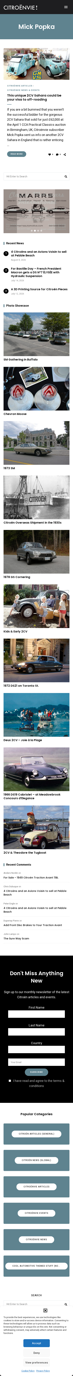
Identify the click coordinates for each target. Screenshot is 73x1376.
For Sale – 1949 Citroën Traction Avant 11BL (31, 877)
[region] (36, 211)
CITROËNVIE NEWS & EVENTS (23, 90)
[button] (45, 1310)
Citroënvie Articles (19, 85)
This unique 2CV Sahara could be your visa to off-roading (34, 97)
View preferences (36, 1363)
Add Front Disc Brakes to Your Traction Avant (33, 925)
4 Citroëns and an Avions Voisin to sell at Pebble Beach (35, 892)
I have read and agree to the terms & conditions (38, 1083)
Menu (65, 7)
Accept (36, 1343)
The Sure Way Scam (16, 938)
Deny (36, 1353)
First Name (36, 1007)
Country (36, 1043)
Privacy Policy (43, 1370)
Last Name (36, 1025)
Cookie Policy (28, 1370)
